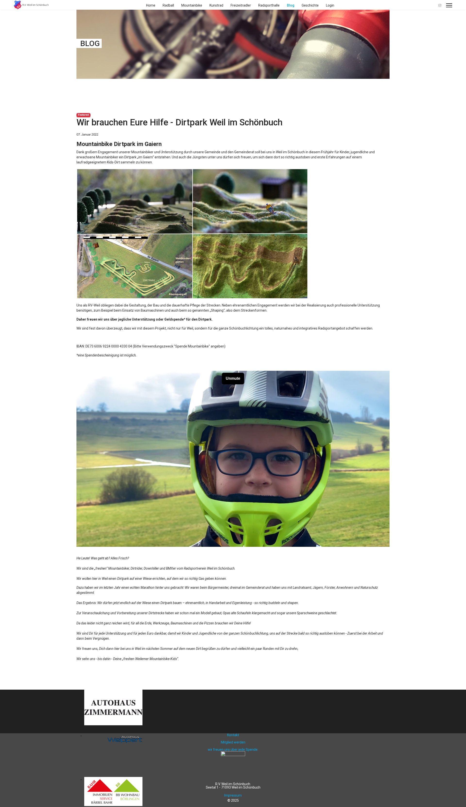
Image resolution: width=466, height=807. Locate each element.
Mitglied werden (233, 742)
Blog (290, 5)
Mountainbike (191, 5)
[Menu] (449, 5)
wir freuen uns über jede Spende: (233, 749)
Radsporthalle (269, 5)
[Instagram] (439, 5)
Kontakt (233, 735)
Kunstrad (216, 5)
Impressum (233, 795)
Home (150, 5)
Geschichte (310, 5)
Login (330, 5)
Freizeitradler (241, 5)
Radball (168, 5)
